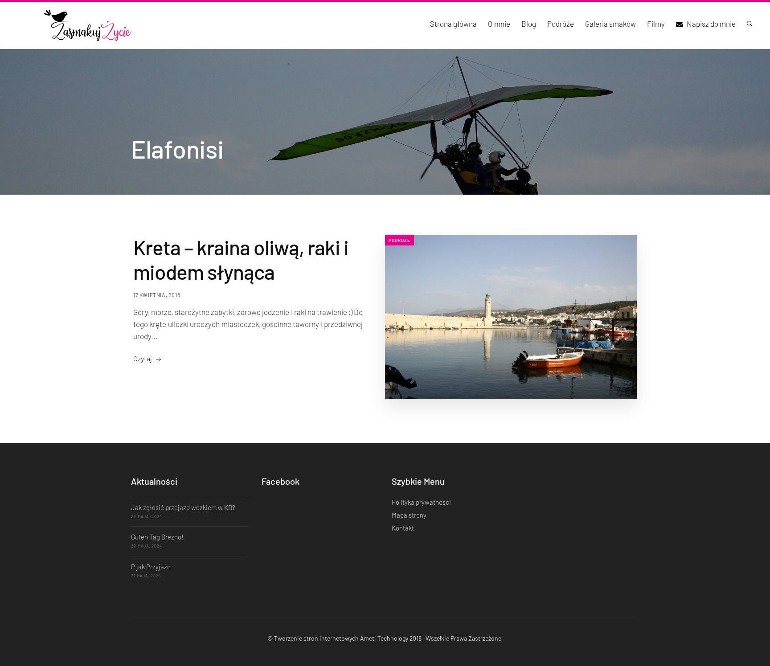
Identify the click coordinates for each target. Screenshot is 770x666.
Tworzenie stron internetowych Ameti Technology (341, 638)
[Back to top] (745, 643)
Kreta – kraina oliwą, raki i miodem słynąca (240, 259)
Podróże (399, 240)
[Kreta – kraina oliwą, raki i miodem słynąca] (511, 317)
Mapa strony (409, 515)
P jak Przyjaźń (151, 567)
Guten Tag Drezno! (157, 537)
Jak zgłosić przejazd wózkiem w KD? (183, 507)
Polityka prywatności (421, 502)
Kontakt (403, 528)
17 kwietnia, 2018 (156, 295)
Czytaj (142, 358)
